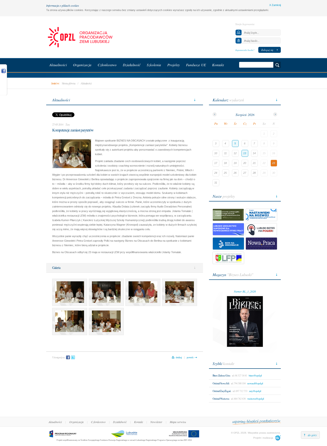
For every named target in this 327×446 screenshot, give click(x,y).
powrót (190, 357)
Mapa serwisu (178, 422)
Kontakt (138, 422)
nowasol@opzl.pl (255, 383)
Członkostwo (98, 422)
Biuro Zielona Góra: (221, 375)
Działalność (120, 422)
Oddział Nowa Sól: (221, 383)
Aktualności (85, 83)
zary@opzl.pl (255, 391)
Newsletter (156, 422)
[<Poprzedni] (215, 114)
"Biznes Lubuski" (233, 274)
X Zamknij (275, 5)
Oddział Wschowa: (221, 398)
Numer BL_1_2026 (245, 291)
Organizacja (76, 422)
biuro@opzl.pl (255, 375)
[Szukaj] (277, 65)
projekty (224, 196)
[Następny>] (275, 114)
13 (244, 153)
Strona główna (68, 83)
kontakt (223, 363)
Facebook (68, 357)
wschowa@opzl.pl (255, 398)
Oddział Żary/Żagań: (222, 391)
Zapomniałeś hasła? (244, 50)
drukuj (179, 357)
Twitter (73, 357)
